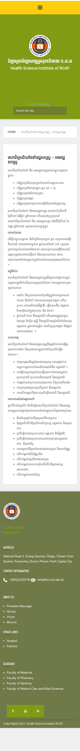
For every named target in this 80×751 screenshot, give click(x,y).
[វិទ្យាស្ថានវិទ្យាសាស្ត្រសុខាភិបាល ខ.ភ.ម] (40, 45)
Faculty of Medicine (19, 672)
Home (12, 132)
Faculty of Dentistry (19, 683)
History (11, 611)
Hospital (12, 640)
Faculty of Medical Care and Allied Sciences (35, 688)
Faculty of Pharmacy (20, 678)
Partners (12, 646)
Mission (12, 622)
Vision (11, 617)
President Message (19, 606)
